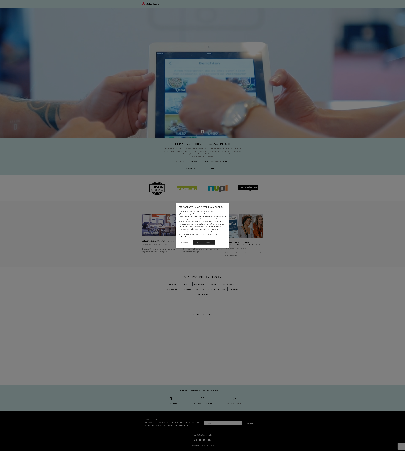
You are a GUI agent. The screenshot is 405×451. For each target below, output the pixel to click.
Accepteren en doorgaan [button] (204, 242)
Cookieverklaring (184, 237)
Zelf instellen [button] (184, 242)
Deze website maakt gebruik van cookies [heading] (201, 207)
